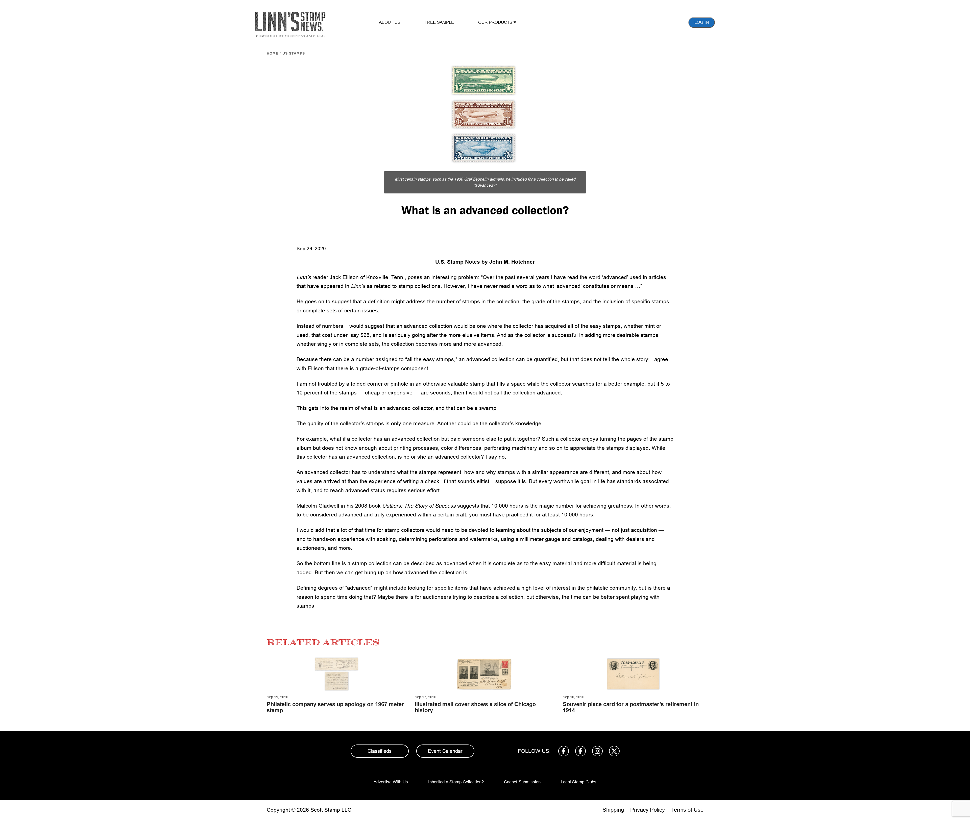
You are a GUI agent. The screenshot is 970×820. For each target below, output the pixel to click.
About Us (389, 22)
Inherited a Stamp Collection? (456, 782)
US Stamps (293, 53)
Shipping (613, 810)
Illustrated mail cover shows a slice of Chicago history (475, 707)
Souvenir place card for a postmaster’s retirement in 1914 (631, 707)
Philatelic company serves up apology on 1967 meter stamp (335, 707)
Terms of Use (687, 810)
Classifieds (380, 751)
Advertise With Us (391, 782)
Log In (701, 22)
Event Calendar (445, 751)
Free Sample (439, 22)
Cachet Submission (522, 782)
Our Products (496, 22)
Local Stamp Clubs (578, 782)
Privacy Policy (647, 810)
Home (272, 53)
